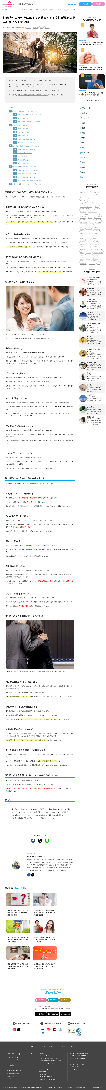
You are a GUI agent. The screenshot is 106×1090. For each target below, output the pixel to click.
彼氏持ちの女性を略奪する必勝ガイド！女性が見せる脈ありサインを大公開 (55, 10)
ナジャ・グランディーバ (86, 208)
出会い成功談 (42, 1071)
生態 (89, 246)
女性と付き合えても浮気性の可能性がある (28, 180)
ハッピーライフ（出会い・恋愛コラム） (49, 1079)
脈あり (97, 255)
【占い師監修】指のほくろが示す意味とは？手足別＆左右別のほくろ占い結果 (91, 69)
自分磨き (83, 257)
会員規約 (41, 1053)
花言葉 (91, 257)
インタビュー (84, 200)
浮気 (90, 244)
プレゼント (83, 216)
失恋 (83, 128)
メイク (92, 216)
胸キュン (90, 255)
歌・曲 (82, 244)
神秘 (83, 172)
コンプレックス (99, 203)
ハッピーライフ (23, 10)
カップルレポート (43, 1069)
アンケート (86, 108)
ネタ (97, 208)
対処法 (89, 233)
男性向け (47, 27)
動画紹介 (91, 225)
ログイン (65, 1000)
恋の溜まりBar (94, 236)
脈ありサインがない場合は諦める (25, 173)
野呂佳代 (92, 263)
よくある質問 (10, 1065)
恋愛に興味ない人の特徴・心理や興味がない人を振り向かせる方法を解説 (17, 966)
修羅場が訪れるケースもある (24, 177)
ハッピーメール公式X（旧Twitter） (79, 1053)
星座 (91, 241)
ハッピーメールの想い (13, 1060)
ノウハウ (29, 27)
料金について (10, 1062)
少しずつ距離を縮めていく (23, 163)
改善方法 (83, 241)
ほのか (92, 197)
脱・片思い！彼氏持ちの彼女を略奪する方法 (24, 146)
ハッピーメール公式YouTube (77, 1058)
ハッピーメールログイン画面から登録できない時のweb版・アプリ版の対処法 (91, 43)
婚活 (83, 133)
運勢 (89, 260)
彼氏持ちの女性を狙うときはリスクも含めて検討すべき (27, 184)
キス (82, 203)
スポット (83, 205)
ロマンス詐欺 (84, 222)
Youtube (83, 194)
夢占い (96, 227)
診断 (81, 65)
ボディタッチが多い (21, 132)
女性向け (98, 230)
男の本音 (83, 249)
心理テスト (83, 236)
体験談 (99, 222)
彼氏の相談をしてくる (22, 135)
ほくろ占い (83, 197)
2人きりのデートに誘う (23, 152)
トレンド (85, 118)
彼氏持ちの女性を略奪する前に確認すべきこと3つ (26, 111)
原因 (82, 227)
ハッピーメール (93, 211)
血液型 (98, 257)
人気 (92, 222)
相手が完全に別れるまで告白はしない (27, 170)
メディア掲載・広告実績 (45, 1077)
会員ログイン (10, 1076)
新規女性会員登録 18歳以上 (14, 1071)
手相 (95, 238)
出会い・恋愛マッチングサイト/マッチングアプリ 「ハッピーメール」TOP (20, 1054)
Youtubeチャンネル (93, 194)
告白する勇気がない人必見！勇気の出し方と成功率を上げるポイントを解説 (17, 940)
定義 (83, 138)
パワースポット (84, 214)
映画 (97, 241)
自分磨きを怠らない (21, 159)
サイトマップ (73, 1069)
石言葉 (89, 252)
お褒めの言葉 (42, 1074)
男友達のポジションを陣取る (24, 149)
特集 (83, 167)
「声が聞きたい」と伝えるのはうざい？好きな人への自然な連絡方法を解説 (44, 913)
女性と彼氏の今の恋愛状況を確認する (27, 121)
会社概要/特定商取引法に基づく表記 (48, 1058)
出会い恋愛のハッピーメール (9, 10)
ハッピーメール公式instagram (78, 1055)
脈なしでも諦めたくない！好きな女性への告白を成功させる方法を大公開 (44, 940)
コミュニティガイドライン (46, 1063)
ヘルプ (9, 1078)
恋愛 (83, 143)
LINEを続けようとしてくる (24, 142)
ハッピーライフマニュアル (58, 1046)
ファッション (95, 214)
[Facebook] (33, 841)
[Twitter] (40, 841)
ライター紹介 (72, 1046)
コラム (84, 113)
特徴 (42, 27)
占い (98, 225)
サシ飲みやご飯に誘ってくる (24, 139)
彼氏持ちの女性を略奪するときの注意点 (23, 166)
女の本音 (90, 230)
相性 (82, 252)
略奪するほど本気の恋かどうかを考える (27, 114)
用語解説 (96, 246)
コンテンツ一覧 (74, 1066)
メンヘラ (83, 219)
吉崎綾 (89, 227)
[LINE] (47, 841)
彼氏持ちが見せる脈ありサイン (20, 125)
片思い (31, 10)
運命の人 (96, 260)
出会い (82, 40)
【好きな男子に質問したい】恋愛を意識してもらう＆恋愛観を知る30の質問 (17, 913)
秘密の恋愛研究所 (99, 252)
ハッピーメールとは (12, 1057)
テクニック (92, 205)
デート (100, 205)
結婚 (82, 255)
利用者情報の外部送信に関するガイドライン (50, 1060)
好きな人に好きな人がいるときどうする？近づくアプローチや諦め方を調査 (44, 966)
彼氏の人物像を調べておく (23, 118)
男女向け (91, 249)
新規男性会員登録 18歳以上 (14, 1073)
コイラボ (90, 203)
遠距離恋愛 (83, 263)
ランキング (98, 219)
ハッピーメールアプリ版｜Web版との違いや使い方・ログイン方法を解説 (91, 94)
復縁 (96, 233)
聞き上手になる (20, 156)
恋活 (83, 148)
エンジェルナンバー (96, 200)
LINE (82, 192)
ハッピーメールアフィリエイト (78, 1064)
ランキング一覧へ (92, 100)
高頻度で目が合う (21, 128)
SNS (89, 192)
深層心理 (36, 27)
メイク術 (100, 216)
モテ (91, 219)
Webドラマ (96, 192)
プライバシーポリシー (45, 1055)
